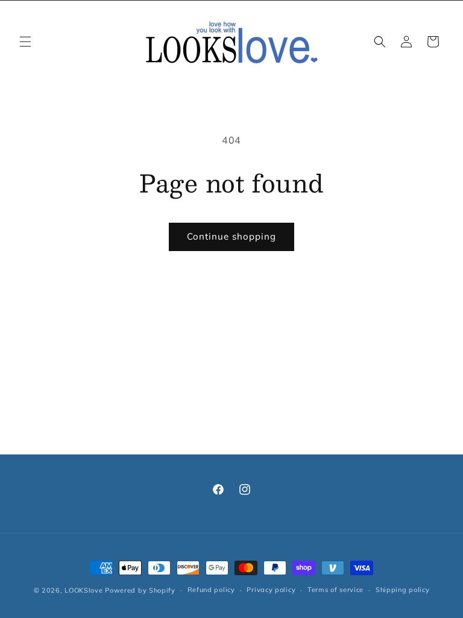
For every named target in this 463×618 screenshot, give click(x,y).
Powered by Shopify (140, 590)
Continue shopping (231, 236)
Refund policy (211, 589)
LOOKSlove (83, 590)
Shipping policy (403, 589)
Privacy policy (271, 589)
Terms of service (335, 589)
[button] (25, 41)
